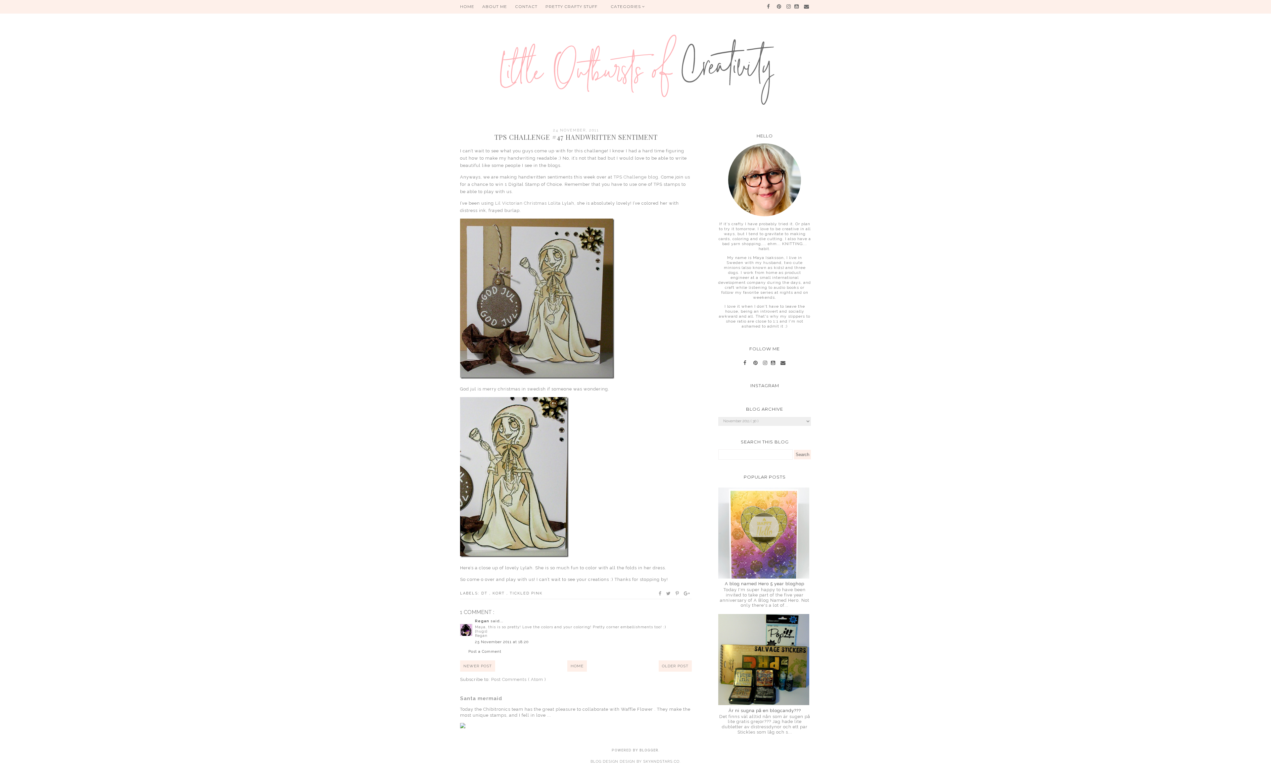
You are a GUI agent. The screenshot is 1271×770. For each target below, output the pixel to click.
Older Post (675, 666)
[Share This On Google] (687, 593)
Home (577, 666)
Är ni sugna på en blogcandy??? (765, 710)
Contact (526, 6)
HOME (467, 6)
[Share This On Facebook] (660, 593)
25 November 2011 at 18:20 (502, 642)
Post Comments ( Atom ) (518, 679)
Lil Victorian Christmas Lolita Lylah (534, 203)
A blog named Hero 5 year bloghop (764, 583)
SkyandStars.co (661, 761)
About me (494, 6)
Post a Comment (484, 651)
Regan (483, 621)
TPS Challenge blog (636, 177)
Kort (499, 593)
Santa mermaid (481, 698)
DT (485, 593)
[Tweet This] (668, 593)
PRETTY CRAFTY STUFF (571, 6)
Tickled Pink (526, 593)
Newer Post (477, 666)
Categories (626, 6)
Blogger (648, 750)
